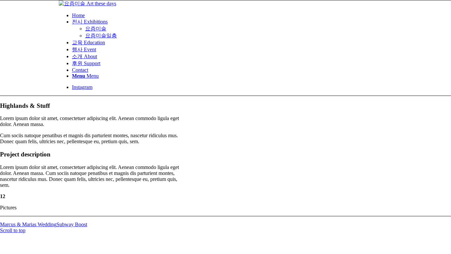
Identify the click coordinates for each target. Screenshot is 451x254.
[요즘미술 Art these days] (87, 3)
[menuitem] (232, 16)
